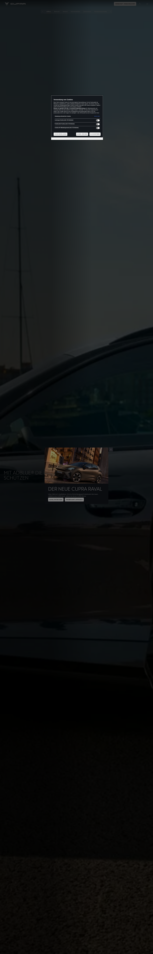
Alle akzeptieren (95, 134)
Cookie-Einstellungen (60, 134)
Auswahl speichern (82, 134)
